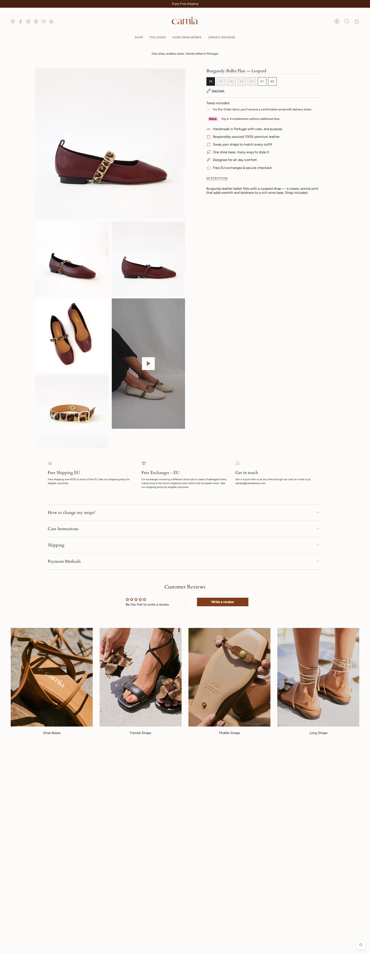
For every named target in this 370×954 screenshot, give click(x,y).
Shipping (56, 545)
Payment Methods (64, 561)
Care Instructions (63, 529)
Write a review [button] (222, 602)
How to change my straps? (72, 512)
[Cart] (357, 21)
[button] (138, 38)
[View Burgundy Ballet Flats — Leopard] (148, 363)
